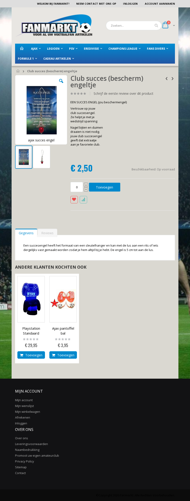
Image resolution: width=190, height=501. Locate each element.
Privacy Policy (24, 461)
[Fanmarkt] (53, 25)
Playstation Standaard (31, 330)
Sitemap (21, 467)
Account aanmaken (160, 3)
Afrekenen (22, 417)
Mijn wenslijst (24, 406)
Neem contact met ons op (96, 3)
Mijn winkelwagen (27, 412)
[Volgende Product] (172, 78)
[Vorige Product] (166, 78)
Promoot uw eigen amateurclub (37, 455)
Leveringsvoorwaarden (31, 444)
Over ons (21, 438)
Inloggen (130, 3)
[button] (61, 84)
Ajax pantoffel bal (63, 330)
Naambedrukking (27, 450)
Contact (20, 473)
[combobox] (134, 25)
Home (18, 71)
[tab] (26, 232)
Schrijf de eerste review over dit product (123, 93)
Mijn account (24, 400)
